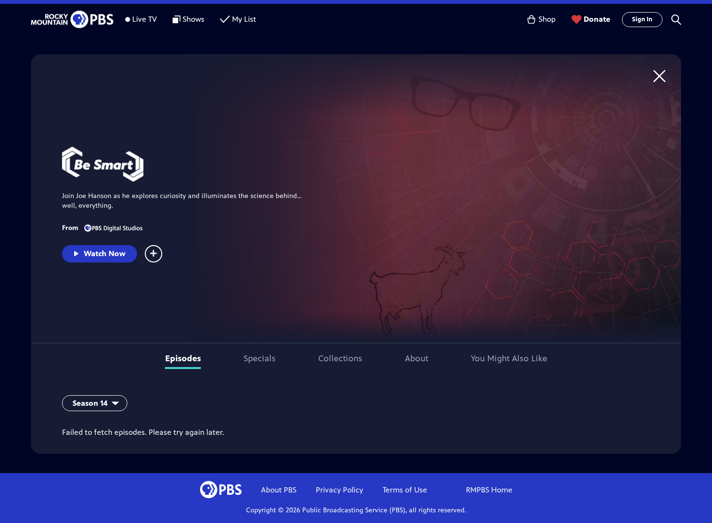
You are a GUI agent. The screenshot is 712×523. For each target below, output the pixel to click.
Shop (547, 19)
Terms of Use (405, 489)
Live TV (144, 19)
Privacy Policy (339, 489)
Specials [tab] (260, 358)
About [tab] (416, 358)
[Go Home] (659, 76)
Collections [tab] (340, 358)
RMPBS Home (489, 489)
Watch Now (104, 253)
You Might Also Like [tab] (509, 358)
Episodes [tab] (183, 358)
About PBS (278, 489)
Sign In (642, 19)
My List (244, 19)
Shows (193, 19)
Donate (597, 19)
